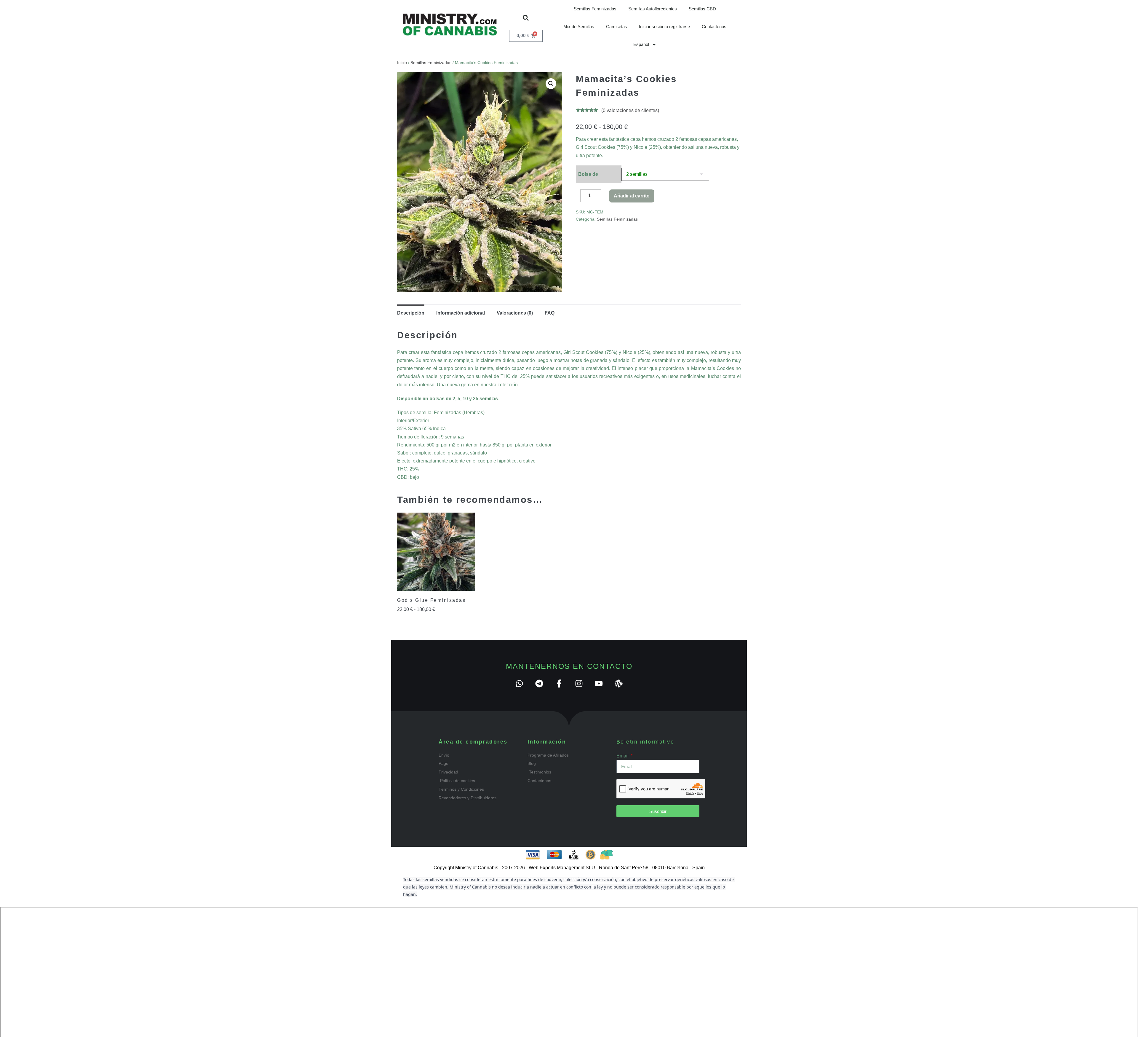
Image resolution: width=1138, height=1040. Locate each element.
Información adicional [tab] (460, 312)
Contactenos (714, 26)
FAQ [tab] (549, 312)
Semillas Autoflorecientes (652, 8)
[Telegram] (539, 683)
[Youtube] (599, 683)
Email (623, 755)
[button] (526, 18)
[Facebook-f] (559, 683)
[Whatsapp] (519, 683)
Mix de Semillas (578, 26)
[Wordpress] (619, 683)
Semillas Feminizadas (595, 8)
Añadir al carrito (632, 195)
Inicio (402, 62)
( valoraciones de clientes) (630, 110)
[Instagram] (579, 683)
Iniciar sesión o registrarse (664, 26)
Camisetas (616, 26)
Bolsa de (588, 174)
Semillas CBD (702, 8)
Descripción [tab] (410, 312)
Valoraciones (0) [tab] (515, 312)
